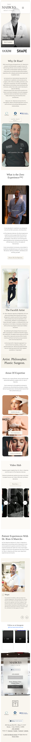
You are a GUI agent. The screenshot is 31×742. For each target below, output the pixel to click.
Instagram (10, 730)
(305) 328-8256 (15, 674)
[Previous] (22, 617)
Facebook (21, 730)
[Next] (26, 617)
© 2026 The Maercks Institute (10, 734)
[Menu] (20, 7)
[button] (26, 165)
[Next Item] (27, 639)
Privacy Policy (15, 736)
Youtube (15, 730)
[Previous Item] (6, 503)
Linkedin (26, 730)
